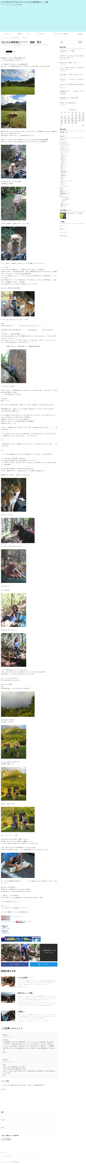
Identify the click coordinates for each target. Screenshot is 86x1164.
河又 (62, 168)
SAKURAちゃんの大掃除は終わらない (68, 102)
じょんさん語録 (64, 199)
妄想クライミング (40, 44)
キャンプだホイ (40, 33)
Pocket (15, 51)
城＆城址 (80, 33)
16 (76, 118)
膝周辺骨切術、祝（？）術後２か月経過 (69, 97)
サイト (3, 1127)
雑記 (62, 206)
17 (79, 118)
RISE (62, 182)
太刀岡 (62, 161)
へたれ (62, 200)
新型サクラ (63, 148)
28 (68, 122)
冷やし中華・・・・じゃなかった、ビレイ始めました (72, 79)
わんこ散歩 (13, 44)
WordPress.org (63, 235)
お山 (62, 153)
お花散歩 (19, 33)
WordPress (16, 1162)
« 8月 (61, 125)
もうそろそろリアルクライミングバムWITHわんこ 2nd (24, 2)
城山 (62, 159)
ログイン (62, 225)
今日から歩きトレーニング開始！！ (68, 50)
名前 (2, 1112)
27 (65, 122)
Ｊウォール (63, 186)
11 (83, 116)
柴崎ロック (63, 166)
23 (76, 120)
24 (79, 120)
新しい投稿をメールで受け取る (10, 1135)
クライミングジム (64, 180)
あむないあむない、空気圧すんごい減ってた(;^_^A (71, 74)
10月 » (83, 125)
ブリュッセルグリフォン (31, 44)
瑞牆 (17, 44)
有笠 (62, 164)
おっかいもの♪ (64, 197)
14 (68, 118)
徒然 (61, 195)
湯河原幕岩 (63, 171)
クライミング (8, 33)
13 (65, 118)
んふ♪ (62, 202)
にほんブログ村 (5, 928)
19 (61, 120)
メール (3, 1120)
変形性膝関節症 (63, 193)
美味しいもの (64, 204)
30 (76, 122)
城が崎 (62, 157)
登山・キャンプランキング (7, 921)
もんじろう (23, 44)
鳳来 (62, 177)
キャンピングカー (64, 144)
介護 (61, 188)
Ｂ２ (62, 184)
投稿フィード (63, 229)
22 (72, 120)
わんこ (28, 33)
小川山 (62, 162)
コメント (3, 1089)
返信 (4, 1052)
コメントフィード (64, 232)
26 (61, 122)
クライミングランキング (16, 916)
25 (83, 120)
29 (72, 122)
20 (65, 120)
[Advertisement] (43, 19)
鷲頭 (62, 179)
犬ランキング (28, 921)
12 (61, 118)
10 (79, 116)
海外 (62, 170)
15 (72, 118)
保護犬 (61, 190)
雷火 (48, 44)
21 (68, 120)
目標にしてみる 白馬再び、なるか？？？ (69, 62)
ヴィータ (63, 146)
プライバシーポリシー (6, 1156)
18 (83, 118)
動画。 (3, 686)
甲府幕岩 (63, 175)
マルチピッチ (64, 155)
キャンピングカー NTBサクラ (61, 33)
